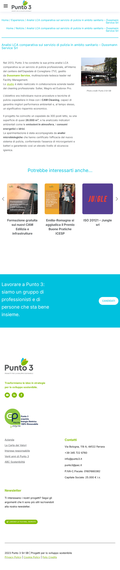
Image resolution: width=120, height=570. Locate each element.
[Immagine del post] (22, 198)
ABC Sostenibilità (15, 461)
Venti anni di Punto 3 (17, 456)
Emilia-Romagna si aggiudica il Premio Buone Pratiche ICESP (60, 226)
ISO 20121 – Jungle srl (97, 222)
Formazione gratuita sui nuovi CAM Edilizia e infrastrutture (22, 226)
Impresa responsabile (17, 450)
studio (10, 84)
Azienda (9, 439)
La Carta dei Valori (16, 445)
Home (5, 20)
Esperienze (17, 20)
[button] (3, 199)
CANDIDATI (108, 300)
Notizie (20, 28)
